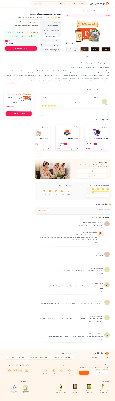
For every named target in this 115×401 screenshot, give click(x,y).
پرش (109, 11)
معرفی (108, 57)
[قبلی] (45, 113)
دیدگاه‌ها (88, 57)
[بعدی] (41, 113)
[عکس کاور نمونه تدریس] (106, 49)
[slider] (93, 192)
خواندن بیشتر (11, 82)
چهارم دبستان (103, 11)
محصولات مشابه (98, 57)
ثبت (98, 195)
